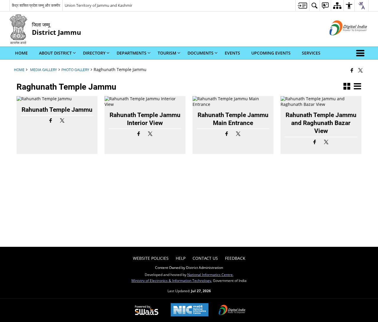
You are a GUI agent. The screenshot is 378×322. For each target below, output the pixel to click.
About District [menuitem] (55, 53)
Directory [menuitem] (94, 53)
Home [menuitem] (21, 53)
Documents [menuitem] (201, 53)
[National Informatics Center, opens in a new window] (189, 310)
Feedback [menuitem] (235, 258)
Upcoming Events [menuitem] (271, 53)
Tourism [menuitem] (167, 53)
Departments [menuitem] (131, 53)
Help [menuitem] (180, 258)
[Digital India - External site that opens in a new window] (341, 40)
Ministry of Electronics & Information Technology (171, 280)
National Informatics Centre (210, 274)
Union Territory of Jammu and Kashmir (98, 5)
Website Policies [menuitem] (151, 258)
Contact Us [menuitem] (205, 258)
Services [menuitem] (311, 53)
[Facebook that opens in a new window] (352, 70)
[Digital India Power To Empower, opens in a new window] (232, 310)
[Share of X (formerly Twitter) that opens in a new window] (360, 70)
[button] (361, 53)
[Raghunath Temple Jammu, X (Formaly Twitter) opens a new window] (63, 120)
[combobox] (361, 5)
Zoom (55, 101)
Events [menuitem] (232, 53)
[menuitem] (302, 5)
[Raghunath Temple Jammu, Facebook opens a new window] (51, 120)
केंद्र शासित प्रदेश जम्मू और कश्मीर (36, 5)
